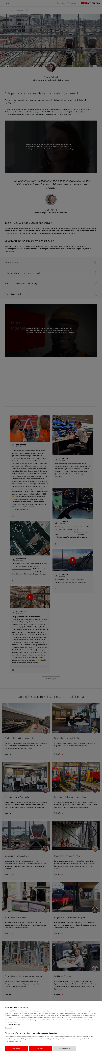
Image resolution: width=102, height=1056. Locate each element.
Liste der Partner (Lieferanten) (13, 1041)
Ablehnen (40, 1049)
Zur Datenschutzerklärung (12, 1024)
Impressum (8, 1028)
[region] (51, 1028)
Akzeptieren (16, 1049)
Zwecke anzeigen (64, 1049)
